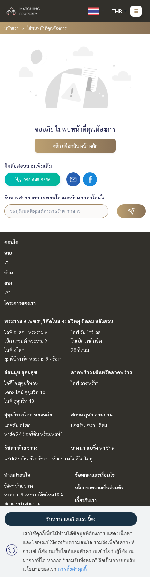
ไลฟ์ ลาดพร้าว (84, 383)
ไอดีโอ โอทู (82, 458)
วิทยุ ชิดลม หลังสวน (92, 321)
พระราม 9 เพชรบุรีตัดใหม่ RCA (37, 321)
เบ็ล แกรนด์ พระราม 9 (25, 341)
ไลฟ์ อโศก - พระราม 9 (25, 332)
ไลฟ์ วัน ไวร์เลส (86, 332)
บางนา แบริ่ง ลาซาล (93, 447)
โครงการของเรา (20, 303)
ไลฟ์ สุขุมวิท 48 (19, 401)
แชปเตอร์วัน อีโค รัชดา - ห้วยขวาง (37, 458)
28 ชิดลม (80, 350)
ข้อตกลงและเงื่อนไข (95, 475)
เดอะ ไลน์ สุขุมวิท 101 (26, 392)
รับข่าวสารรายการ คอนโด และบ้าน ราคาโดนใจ (55, 197)
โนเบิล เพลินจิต (86, 341)
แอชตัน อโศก (17, 425)
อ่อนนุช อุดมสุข (20, 372)
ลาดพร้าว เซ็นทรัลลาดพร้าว (101, 372)
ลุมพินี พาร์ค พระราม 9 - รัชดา (33, 358)
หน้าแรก (11, 28)
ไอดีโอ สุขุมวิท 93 (21, 383)
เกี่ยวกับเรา (86, 500)
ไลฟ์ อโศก (14, 350)
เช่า (7, 262)
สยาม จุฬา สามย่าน (92, 414)
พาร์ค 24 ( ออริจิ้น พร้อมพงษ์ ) (33, 434)
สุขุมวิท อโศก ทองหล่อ (28, 414)
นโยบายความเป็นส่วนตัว (99, 487)
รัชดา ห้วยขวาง (21, 447)
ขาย (8, 253)
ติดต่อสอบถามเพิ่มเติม (28, 165)
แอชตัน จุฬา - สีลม (89, 425)
